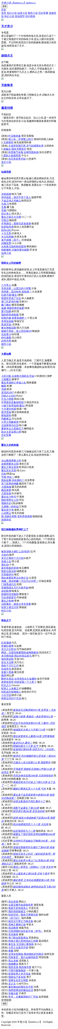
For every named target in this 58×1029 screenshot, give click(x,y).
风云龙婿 (13, 960)
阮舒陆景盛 (7, 226)
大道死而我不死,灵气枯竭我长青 (26, 145)
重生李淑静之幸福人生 (13, 382)
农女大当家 (7, 662)
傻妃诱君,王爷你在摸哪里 (27, 880)
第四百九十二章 (26, 831)
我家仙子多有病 (17, 977)
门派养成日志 (8, 584)
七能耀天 (6, 379)
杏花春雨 (13, 934)
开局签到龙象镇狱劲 (12, 402)
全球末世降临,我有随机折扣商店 (26, 954)
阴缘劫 (16, 746)
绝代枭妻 (6, 337)
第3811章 (48, 716)
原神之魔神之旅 (17, 924)
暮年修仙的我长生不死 (20, 987)
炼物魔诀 (13, 964)
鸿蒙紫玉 (6, 418)
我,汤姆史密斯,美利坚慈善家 (16, 516)
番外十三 (40, 801)
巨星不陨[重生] (9, 295)
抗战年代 (6, 669)
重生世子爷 (7, 509)
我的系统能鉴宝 (17, 911)
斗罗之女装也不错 (18, 947)
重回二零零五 (20, 867)
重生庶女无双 (8, 470)
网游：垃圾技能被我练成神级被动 (19, 652)
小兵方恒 (6, 695)
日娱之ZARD (8, 395)
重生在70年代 (8, 496)
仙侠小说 (22, 13)
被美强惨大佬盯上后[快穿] (15, 551)
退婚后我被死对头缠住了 (26, 847)
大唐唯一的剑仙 (10, 506)
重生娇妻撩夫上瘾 (23, 736)
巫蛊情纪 (18, 749)
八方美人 (6, 285)
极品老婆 (6, 490)
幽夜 (3, 386)
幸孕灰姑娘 (7, 321)
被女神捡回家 (8, 327)
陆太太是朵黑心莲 (11, 432)
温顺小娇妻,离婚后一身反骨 (28, 716)
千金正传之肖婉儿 (11, 200)
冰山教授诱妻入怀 (11, 460)
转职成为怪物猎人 (11, 692)
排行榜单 (30, 16)
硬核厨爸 (6, 415)
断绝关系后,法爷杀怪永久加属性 (19, 678)
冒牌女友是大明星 (18, 980)
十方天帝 (6, 233)
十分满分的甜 (8, 409)
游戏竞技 (6, 519)
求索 (3, 210)
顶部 (4, 1003)
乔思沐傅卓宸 (20, 775)
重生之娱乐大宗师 (11, 217)
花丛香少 (6, 334)
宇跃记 (5, 220)
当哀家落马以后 (10, 425)
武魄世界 (6, 243)
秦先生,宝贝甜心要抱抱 (21, 944)
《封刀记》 (14, 918)
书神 (3, 389)
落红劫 (5, 564)
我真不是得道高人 (18, 908)
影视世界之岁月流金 (19, 973)
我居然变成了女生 (11, 298)
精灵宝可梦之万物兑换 (20, 921)
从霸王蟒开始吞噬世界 (20, 905)
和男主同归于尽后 (11, 698)
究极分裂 (13, 993)
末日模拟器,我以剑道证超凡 (16, 655)
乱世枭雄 (6, 642)
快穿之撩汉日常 (10, 607)
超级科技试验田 (10, 594)
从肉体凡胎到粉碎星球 (13, 246)
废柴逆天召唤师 (21, 710)
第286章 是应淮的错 (34, 811)
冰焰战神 (6, 194)
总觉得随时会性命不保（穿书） (25, 931)
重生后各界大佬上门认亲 (26, 860)
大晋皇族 (6, 493)
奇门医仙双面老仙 (18, 937)
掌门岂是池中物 (10, 301)
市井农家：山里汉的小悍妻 (16, 288)
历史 (3, 9)
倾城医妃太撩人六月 (24, 729)
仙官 (15, 831)
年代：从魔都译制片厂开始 (23, 996)
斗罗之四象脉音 (10, 422)
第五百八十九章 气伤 (34, 788)
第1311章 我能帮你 (40, 762)
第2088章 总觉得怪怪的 (40, 775)
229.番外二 (26, 742)
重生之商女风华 (10, 467)
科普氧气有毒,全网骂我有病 (23, 152)
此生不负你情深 (21, 723)
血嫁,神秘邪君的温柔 (12, 308)
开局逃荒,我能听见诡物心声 (28, 769)
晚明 (3, 675)
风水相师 (18, 824)
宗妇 (3, 473)
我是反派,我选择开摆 (19, 967)
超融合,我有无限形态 (14, 149)
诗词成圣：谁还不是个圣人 (16, 197)
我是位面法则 (8, 571)
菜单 (4, 6)
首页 (3, 13)
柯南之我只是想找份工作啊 (23, 941)
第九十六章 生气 (29, 746)
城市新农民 (7, 659)
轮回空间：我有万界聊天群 (23, 914)
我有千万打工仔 (10, 665)
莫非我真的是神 (10, 568)
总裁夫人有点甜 (21, 762)
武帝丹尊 (6, 341)
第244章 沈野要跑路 (43, 736)
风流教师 (13, 927)
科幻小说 (9, 16)
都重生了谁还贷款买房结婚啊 (29, 834)
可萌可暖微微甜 (17, 970)
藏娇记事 (18, 788)
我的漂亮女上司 (10, 500)
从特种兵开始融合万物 (25, 840)
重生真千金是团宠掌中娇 (26, 795)
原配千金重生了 (21, 808)
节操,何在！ (7, 477)
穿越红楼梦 (7, 646)
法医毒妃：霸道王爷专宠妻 (16, 604)
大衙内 (5, 554)
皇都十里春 (7, 672)
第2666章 (50, 834)
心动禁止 (6, 513)
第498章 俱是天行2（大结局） (39, 749)
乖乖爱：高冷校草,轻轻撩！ (16, 291)
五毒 (3, 207)
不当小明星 (7, 399)
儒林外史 (6, 503)
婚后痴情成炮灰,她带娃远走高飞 (30, 886)
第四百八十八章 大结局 (35, 824)
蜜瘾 (10, 950)
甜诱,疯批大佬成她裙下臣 (27, 817)
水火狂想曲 (7, 236)
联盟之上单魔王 (10, 688)
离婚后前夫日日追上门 (25, 782)
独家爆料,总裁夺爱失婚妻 (15, 249)
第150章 (34, 808)
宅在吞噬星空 (8, 597)
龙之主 (12, 983)
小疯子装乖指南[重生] (13, 405)
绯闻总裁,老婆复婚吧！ (14, 318)
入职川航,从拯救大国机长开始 (17, 376)
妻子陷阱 (6, 311)
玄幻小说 (12, 13)
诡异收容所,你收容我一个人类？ (19, 682)
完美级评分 (7, 574)
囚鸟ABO (6, 230)
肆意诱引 (18, 811)
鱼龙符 (16, 742)
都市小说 (33, 13)
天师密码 (8, 142)
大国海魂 (6, 487)
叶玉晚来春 (14, 136)
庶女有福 (13, 901)
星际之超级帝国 (12, 155)
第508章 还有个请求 (38, 873)
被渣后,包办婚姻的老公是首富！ (30, 756)
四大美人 (6, 213)
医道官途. (6, 324)
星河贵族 (6, 412)
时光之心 (6, 685)
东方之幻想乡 (8, 649)
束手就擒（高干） (11, 240)
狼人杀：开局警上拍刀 (20, 139)
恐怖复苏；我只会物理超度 (23, 957)
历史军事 (43, 13)
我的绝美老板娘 (10, 314)
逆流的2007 (7, 392)
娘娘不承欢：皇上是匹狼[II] (16, 331)
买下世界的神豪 (10, 483)
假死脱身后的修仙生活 (20, 990)
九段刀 (5, 204)
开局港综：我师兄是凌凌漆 (16, 223)
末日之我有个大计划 (12, 558)
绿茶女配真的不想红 (24, 801)
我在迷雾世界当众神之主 (14, 577)
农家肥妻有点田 (10, 464)
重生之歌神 (7, 600)
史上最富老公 (20, 873)
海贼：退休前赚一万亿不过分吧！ (19, 581)
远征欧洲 (6, 591)
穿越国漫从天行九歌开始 (14, 587)
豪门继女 (6, 304)
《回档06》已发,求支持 (40, 867)
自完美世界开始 (17, 159)
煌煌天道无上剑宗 (23, 854)
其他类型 (20, 16)
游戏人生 (6, 561)
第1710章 (40, 729)
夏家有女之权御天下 (12, 428)
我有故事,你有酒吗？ (12, 480)
